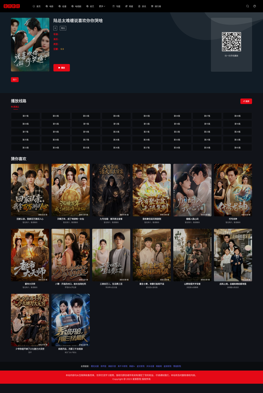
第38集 (177, 147)
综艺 (92, 6)
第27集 (86, 139)
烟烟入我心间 (192, 219)
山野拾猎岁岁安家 (192, 284)
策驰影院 (177, 366)
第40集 (237, 147)
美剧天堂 (112, 366)
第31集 (207, 139)
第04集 (116, 116)
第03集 (86, 116)
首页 (38, 6)
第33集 (25, 147)
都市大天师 (30, 284)
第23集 (207, 132)
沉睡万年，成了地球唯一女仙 (70, 219)
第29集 (147, 139)
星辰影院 (167, 366)
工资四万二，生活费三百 (111, 284)
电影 (51, 6)
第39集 (207, 147)
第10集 (56, 124)
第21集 (147, 132)
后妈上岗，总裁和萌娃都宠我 (233, 284)
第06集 (177, 116)
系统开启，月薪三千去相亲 (70, 349)
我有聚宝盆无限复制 (152, 219)
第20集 (116, 132)
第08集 (237, 116)
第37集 (147, 147)
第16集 (238, 124)
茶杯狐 (103, 366)
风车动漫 (150, 366)
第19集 (86, 132)
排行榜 (158, 6)
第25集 (25, 139)
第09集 (25, 124)
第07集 (207, 116)
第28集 (116, 139)
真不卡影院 (122, 366)
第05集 (147, 116)
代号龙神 (233, 219)
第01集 (26, 116)
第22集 (177, 132)
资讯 (144, 6)
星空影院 (141, 366)
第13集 (147, 124)
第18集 (56, 132)
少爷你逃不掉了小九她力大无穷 (30, 349)
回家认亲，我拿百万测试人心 (30, 219)
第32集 (237, 139)
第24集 (237, 132)
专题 (118, 6)
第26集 (56, 139)
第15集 (207, 124)
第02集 (56, 116)
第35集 (86, 147)
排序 (247, 101)
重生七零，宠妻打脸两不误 (151, 284)
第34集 (56, 147)
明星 (131, 6)
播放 (63, 68)
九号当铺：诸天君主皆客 (111, 219)
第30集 (177, 139)
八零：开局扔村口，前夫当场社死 (70, 284)
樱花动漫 (95, 366)
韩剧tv (132, 366)
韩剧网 (159, 366)
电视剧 (78, 6)
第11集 (86, 124)
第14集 (177, 124)
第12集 (116, 124)
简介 (15, 79)
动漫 (64, 6)
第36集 (116, 147)
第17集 (25, 132)
